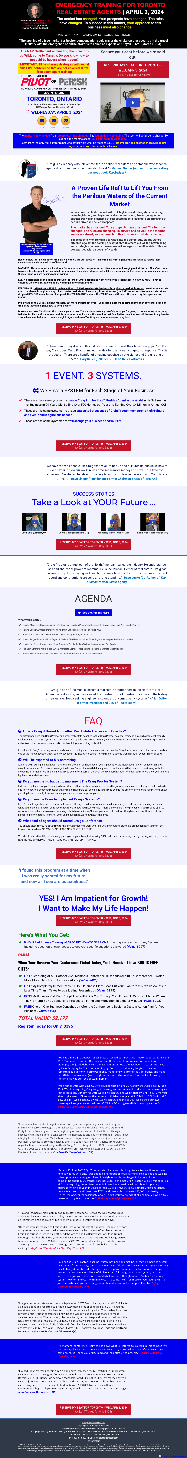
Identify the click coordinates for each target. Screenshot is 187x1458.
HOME (60, 35)
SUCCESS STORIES (92, 35)
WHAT (76, 35)
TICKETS (126, 35)
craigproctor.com (110, 1437)
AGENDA (108, 35)
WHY (67, 35)
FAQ (117, 35)
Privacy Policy (93, 1441)
